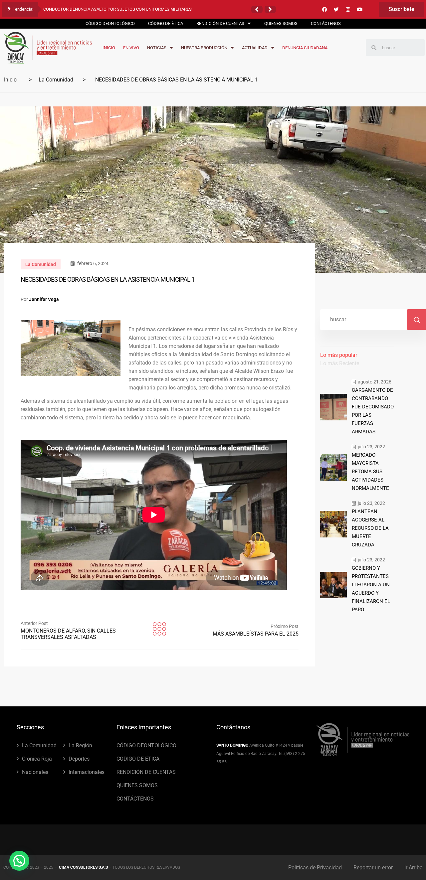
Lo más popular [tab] (338, 355)
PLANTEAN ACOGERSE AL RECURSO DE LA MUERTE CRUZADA (370, 528)
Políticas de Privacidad (315, 867)
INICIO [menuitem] (109, 47)
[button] (257, 9)
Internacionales (87, 772)
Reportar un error (373, 867)
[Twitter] (336, 9)
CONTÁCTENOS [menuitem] (326, 23)
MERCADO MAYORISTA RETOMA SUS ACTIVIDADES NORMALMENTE (370, 471)
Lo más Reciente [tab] (339, 363)
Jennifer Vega (44, 299)
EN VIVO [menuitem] (131, 47)
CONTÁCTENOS (135, 799)
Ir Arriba (413, 867)
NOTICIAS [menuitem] (156, 47)
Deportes (79, 759)
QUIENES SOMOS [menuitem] (281, 23)
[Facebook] (325, 9)
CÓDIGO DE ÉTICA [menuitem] (165, 23)
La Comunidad (56, 79)
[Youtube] (360, 9)
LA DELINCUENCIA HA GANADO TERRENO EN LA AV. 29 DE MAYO (105, 9)
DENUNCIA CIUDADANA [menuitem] (304, 47)
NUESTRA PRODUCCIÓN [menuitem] (204, 47)
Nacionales (35, 772)
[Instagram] (348, 9)
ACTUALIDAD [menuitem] (255, 47)
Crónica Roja (37, 759)
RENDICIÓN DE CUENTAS (146, 772)
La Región (80, 745)
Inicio (10, 79)
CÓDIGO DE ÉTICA (137, 759)
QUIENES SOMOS (137, 785)
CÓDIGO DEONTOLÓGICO (146, 745)
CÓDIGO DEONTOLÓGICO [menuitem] (110, 23)
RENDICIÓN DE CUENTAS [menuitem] (220, 23)
